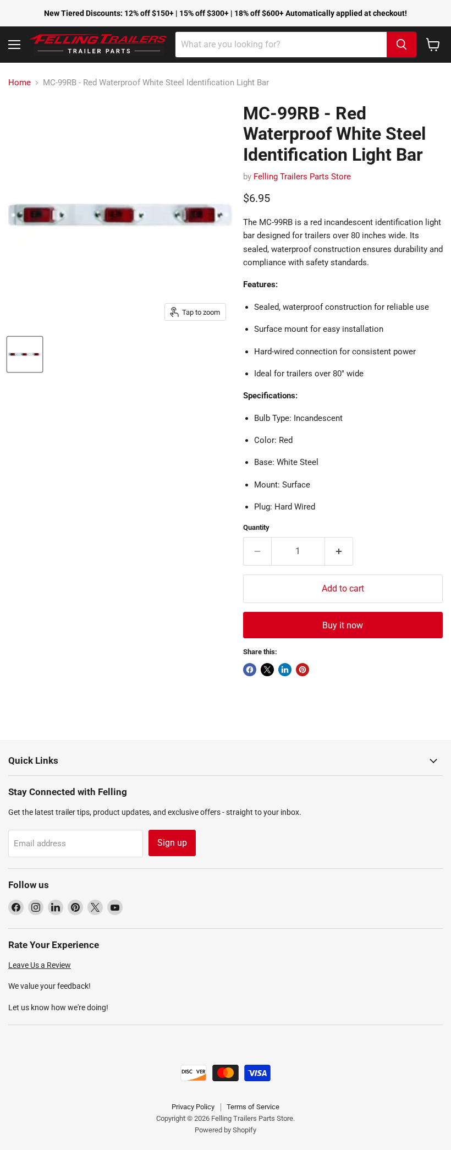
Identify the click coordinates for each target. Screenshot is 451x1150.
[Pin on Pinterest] (302, 669)
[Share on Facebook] (249, 669)
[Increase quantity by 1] (339, 551)
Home (19, 82)
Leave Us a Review (39, 965)
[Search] (401, 44)
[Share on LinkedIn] (285, 669)
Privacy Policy (193, 1107)
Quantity (256, 527)
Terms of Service (253, 1107)
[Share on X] (267, 669)
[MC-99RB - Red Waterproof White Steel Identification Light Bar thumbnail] (24, 354)
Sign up (172, 842)
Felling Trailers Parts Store (302, 177)
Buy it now (342, 625)
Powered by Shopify (225, 1130)
